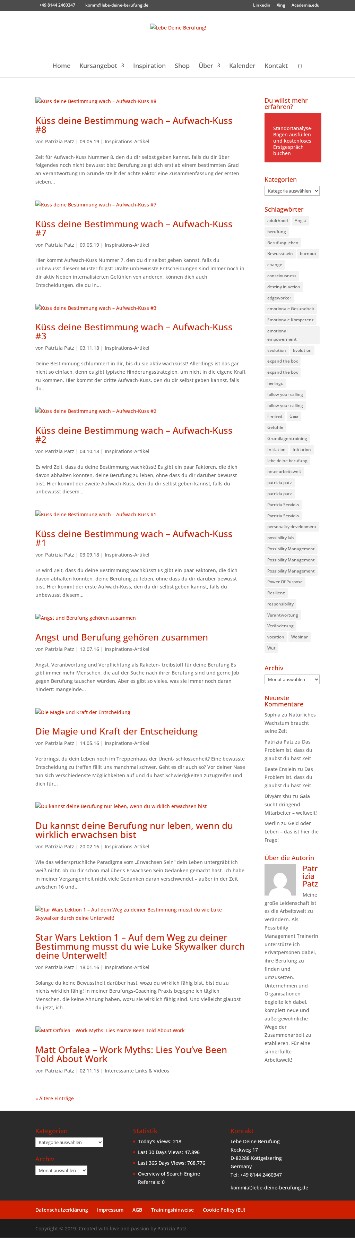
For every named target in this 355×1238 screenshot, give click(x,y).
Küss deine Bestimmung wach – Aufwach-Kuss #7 (134, 228)
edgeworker (279, 298)
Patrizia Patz (59, 141)
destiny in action (283, 287)
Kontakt (276, 66)
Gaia (293, 416)
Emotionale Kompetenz (290, 320)
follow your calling (285, 394)
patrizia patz (279, 482)
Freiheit (275, 416)
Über (206, 66)
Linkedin (261, 5)
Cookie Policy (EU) (224, 1209)
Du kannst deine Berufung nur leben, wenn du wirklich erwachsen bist (134, 830)
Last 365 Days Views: (162, 1163)
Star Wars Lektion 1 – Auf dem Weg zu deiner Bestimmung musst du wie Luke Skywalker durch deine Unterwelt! (140, 946)
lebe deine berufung (287, 461)
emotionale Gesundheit (290, 309)
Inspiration (149, 66)
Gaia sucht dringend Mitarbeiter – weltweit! (291, 804)
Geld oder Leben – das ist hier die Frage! (292, 831)
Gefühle (275, 427)
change (274, 265)
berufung (276, 232)
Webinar (299, 637)
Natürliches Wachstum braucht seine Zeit (290, 723)
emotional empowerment (282, 335)
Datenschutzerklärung (61, 1209)
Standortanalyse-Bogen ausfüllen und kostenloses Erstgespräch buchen (293, 140)
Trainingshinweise (172, 1209)
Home (61, 66)
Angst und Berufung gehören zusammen (121, 637)
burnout (308, 253)
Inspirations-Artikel (127, 141)
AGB (137, 1209)
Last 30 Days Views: (161, 1152)
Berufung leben (282, 243)
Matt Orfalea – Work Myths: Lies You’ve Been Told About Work (131, 1054)
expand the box (282, 361)
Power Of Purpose (285, 582)
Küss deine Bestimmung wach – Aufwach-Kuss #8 (134, 125)
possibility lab (280, 538)
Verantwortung (282, 615)
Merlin (272, 823)
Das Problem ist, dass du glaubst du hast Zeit (288, 750)
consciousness (281, 276)
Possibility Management (291, 549)
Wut (271, 648)
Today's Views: (155, 1141)
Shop (182, 66)
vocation (275, 637)
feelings (275, 383)
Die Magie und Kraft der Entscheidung (116, 731)
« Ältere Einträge (54, 1098)
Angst (300, 220)
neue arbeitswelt (284, 471)
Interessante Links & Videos (137, 1070)
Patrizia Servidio (283, 505)
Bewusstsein (280, 253)
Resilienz (276, 593)
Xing (281, 5)
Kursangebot (98, 66)
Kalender (242, 66)
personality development (292, 526)
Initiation (276, 449)
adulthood (277, 220)
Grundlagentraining (287, 438)
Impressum (110, 1209)
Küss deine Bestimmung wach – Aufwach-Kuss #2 (134, 435)
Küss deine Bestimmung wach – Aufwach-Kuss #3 (134, 331)
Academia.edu (306, 5)
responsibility (280, 604)
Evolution (276, 350)
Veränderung (280, 626)
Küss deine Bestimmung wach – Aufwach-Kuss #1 (134, 538)
